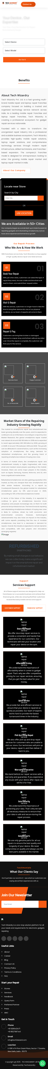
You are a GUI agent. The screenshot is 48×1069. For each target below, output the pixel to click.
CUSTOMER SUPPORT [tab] (13, 608)
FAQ (6, 976)
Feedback (8, 996)
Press (6, 1008)
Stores (7, 988)
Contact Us (27, 4)
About (7, 952)
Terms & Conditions (12, 972)
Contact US (9, 964)
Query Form (9, 1000)
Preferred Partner (11, 1004)
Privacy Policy (10, 968)
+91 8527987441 (14, 1031)
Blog (6, 960)
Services (8, 992)
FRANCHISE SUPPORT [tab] (35, 608)
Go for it (22, 59)
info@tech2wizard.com (17, 1040)
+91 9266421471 (14, 1028)
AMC (6, 1012)
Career (7, 956)
